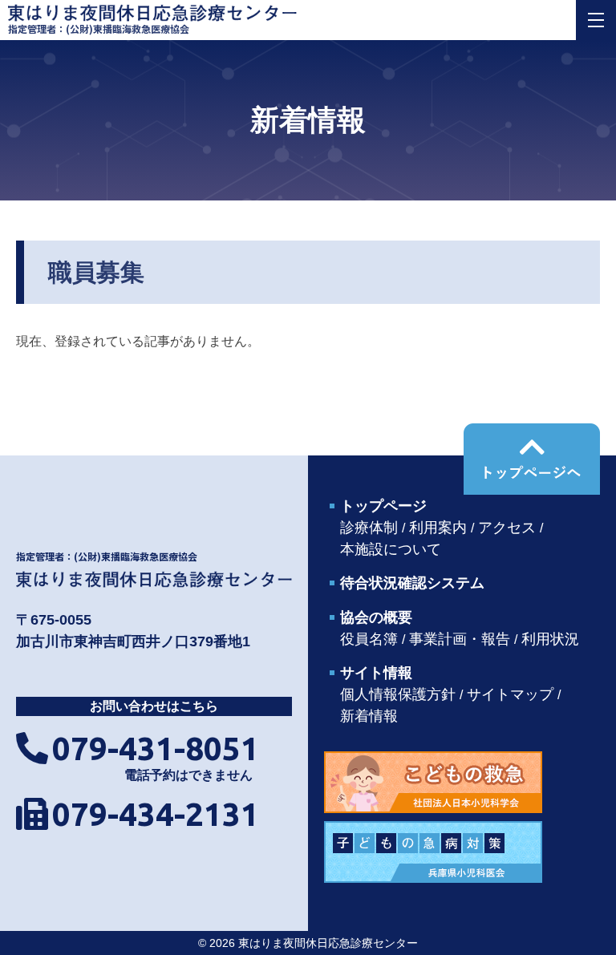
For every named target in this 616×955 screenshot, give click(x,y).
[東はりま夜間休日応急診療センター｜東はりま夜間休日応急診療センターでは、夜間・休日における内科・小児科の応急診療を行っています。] (154, 578)
